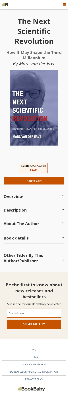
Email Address (16, 313)
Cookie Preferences (34, 364)
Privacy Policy (34, 379)
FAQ (34, 349)
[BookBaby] (5, 4)
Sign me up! (34, 323)
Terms (34, 357)
